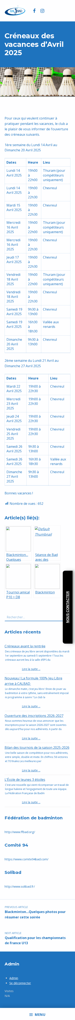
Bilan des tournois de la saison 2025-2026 (37, 747)
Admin (13, 978)
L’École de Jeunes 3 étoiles (25, 779)
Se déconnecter (20, 983)
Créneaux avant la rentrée (25, 646)
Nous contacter (67, 607)
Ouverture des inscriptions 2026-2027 (34, 715)
